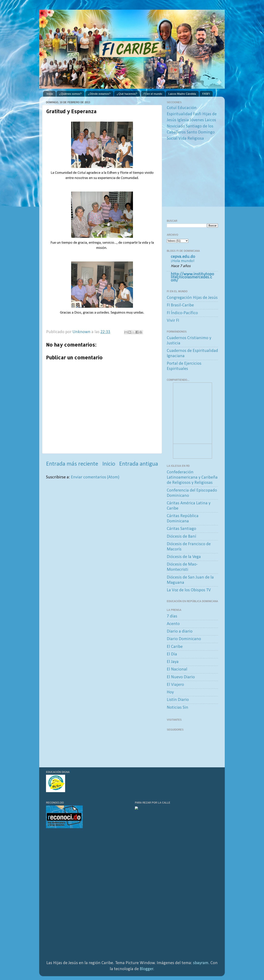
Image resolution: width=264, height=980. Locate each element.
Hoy (170, 692)
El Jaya (173, 662)
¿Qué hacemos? (127, 93)
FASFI (206, 93)
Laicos (210, 120)
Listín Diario (178, 700)
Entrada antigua (138, 464)
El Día (172, 654)
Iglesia (183, 120)
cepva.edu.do (183, 256)
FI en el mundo (153, 93)
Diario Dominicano (184, 639)
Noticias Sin (177, 707)
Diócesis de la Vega (184, 557)
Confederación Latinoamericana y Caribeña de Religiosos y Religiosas (192, 477)
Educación (187, 108)
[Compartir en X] (133, 332)
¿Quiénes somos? (70, 93)
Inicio (50, 93)
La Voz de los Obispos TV (189, 590)
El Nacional (177, 669)
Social (172, 138)
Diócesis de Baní (181, 536)
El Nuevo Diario (181, 677)
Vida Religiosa (191, 138)
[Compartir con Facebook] (137, 332)
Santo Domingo (201, 132)
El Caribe (175, 647)
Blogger (146, 969)
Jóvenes (197, 120)
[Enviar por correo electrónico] (126, 332)
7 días (172, 616)
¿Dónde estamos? (99, 93)
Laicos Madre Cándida (182, 93)
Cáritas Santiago (181, 529)
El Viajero (175, 685)
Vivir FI (173, 320)
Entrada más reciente (72, 464)
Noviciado (176, 126)
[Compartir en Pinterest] (141, 332)
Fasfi (197, 114)
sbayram (200, 963)
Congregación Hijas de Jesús (192, 298)
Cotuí (172, 108)
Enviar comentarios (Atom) (95, 477)
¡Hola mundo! (182, 261)
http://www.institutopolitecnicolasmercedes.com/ (192, 277)
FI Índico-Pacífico (182, 313)
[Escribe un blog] (130, 332)
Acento (173, 624)
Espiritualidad (179, 114)
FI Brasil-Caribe (180, 305)
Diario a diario (179, 631)
